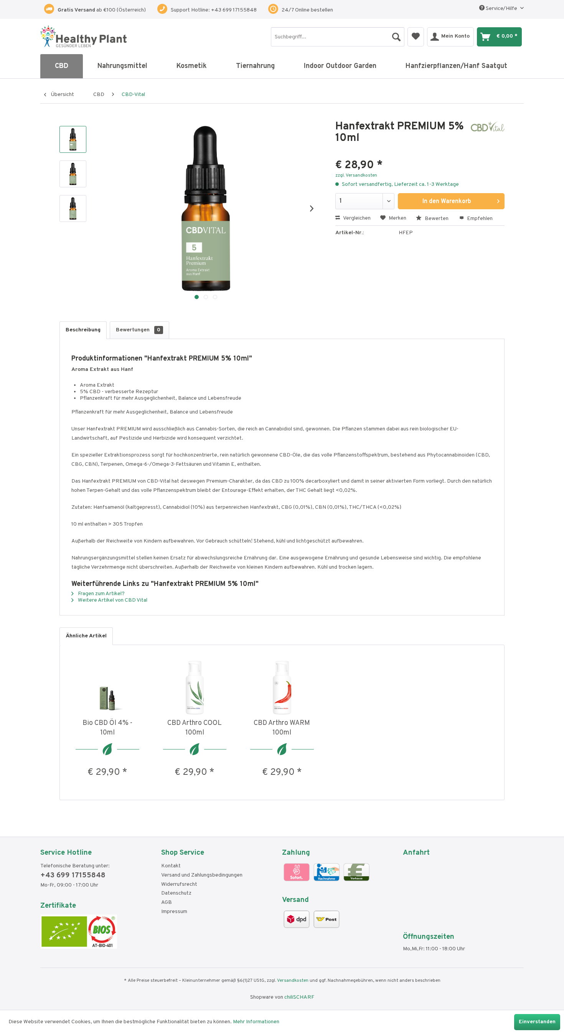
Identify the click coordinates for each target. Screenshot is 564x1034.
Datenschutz (176, 893)
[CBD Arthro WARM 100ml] (282, 688)
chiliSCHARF (299, 997)
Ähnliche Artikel (86, 636)
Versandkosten (292, 981)
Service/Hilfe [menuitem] (501, 8)
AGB (166, 902)
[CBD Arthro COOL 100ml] (195, 688)
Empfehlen (479, 218)
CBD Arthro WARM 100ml (282, 728)
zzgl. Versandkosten (356, 175)
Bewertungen (138, 330)
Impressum (174, 911)
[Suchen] (396, 35)
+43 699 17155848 (73, 875)
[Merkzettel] (415, 36)
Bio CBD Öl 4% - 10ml (107, 728)
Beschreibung (83, 330)
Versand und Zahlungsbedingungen (201, 875)
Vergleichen (356, 218)
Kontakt (171, 866)
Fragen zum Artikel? (101, 594)
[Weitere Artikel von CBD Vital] (488, 134)
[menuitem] (337, 36)
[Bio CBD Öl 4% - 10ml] (107, 688)
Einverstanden (537, 1022)
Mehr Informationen (256, 1022)
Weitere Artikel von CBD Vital (112, 600)
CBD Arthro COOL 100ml (194, 728)
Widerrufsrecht (179, 884)
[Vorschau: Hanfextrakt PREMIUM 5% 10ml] (72, 139)
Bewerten (437, 218)
